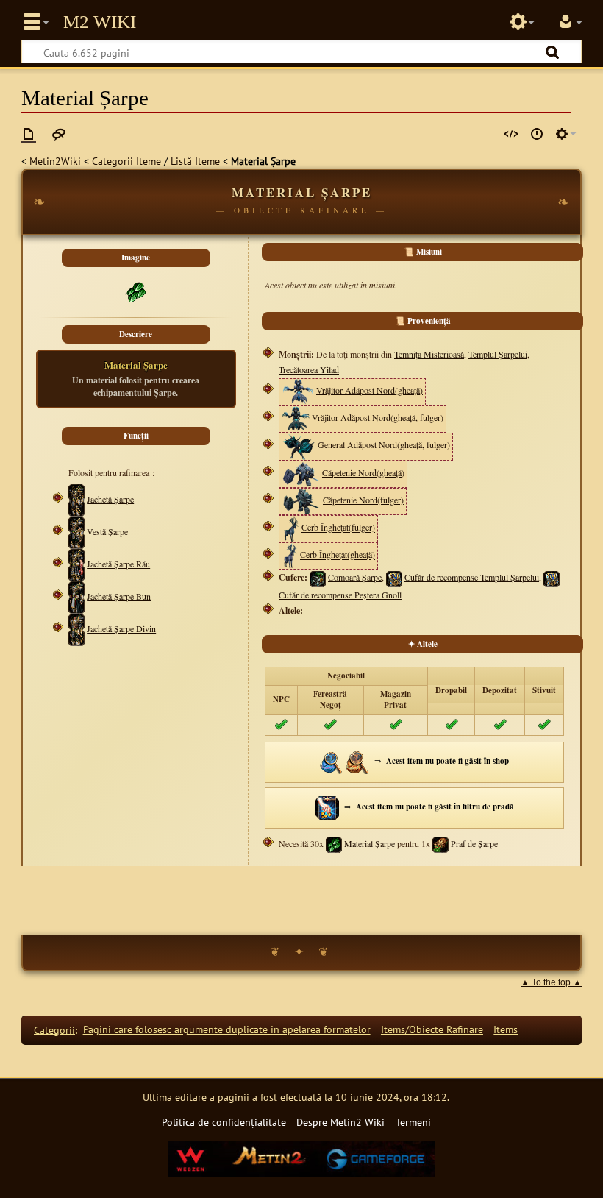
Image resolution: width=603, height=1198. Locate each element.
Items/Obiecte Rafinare (432, 1029)
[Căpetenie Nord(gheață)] (301, 472)
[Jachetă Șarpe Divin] (76, 628)
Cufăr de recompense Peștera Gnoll (340, 594)
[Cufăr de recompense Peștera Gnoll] (551, 577)
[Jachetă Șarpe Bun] (76, 596)
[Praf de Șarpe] (440, 843)
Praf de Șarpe (474, 843)
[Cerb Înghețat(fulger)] (290, 528)
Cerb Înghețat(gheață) (337, 555)
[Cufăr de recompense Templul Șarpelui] (394, 577)
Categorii (54, 1029)
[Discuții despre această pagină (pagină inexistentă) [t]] (58, 134)
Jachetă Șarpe (110, 499)
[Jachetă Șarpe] (76, 499)
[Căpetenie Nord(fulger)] (301, 500)
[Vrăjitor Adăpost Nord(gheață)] (298, 390)
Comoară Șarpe (355, 577)
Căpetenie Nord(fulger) (363, 500)
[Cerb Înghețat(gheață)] (290, 555)
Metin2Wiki (55, 161)
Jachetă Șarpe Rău (118, 564)
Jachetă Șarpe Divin (121, 628)
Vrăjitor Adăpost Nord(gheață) (369, 390)
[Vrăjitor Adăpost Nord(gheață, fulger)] (296, 417)
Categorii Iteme (126, 161)
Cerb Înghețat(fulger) (338, 528)
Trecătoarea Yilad (309, 369)
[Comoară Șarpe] (318, 577)
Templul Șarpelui (497, 354)
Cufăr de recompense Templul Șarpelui (471, 577)
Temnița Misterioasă (429, 354)
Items (505, 1029)
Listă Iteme (195, 161)
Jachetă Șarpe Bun (119, 596)
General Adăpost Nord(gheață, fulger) (384, 445)
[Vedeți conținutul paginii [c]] (28, 134)
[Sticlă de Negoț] (331, 760)
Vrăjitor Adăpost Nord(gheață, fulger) (377, 417)
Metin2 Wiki (99, 22)
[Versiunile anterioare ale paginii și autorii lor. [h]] (536, 134)
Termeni (413, 1122)
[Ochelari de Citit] (357, 760)
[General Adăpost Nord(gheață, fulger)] (298, 445)
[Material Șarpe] (334, 843)
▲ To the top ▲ (551, 982)
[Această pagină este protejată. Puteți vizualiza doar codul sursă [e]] (511, 134)
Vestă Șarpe (107, 531)
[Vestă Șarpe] (76, 531)
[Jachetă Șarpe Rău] (76, 564)
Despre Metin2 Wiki (340, 1122)
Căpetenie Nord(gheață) (363, 472)
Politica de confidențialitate (224, 1122)
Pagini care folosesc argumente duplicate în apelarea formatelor (227, 1029)
